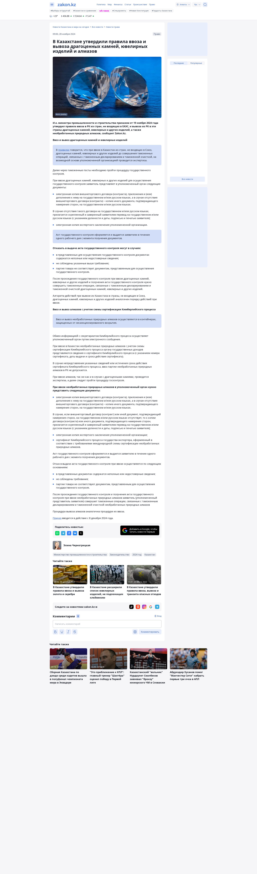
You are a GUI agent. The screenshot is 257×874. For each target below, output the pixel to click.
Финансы (118, 4)
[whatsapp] (57, 533)
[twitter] (80, 533)
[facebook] (69, 533)
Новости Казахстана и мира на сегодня (71, 27)
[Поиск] (205, 4)
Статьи (128, 4)
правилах (63, 149)
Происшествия (140, 4)
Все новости (97, 27)
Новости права (113, 27)
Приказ (57, 518)
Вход (159, 616)
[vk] (75, 533)
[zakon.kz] (67, 4)
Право (152, 4)
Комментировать (150, 631)
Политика (101, 4)
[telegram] (63, 533)
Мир (110, 4)
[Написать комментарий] (107, 624)
